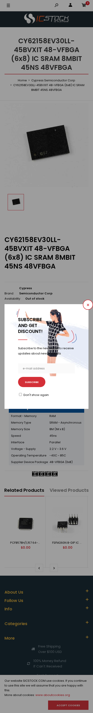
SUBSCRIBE (32, 382)
